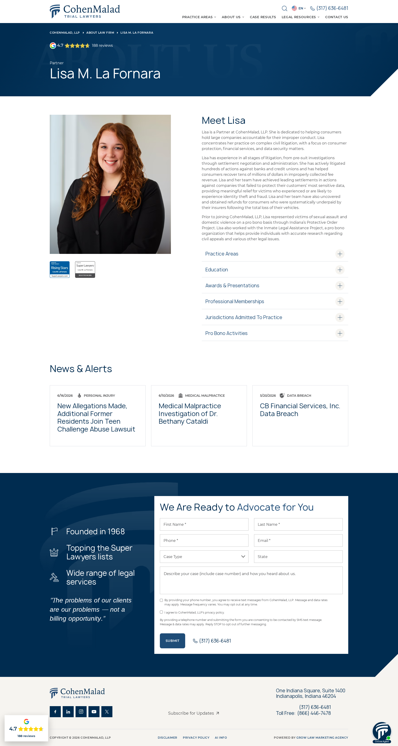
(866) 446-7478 (314, 713)
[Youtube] (94, 711)
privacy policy (196, 737)
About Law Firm (100, 32)
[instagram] (81, 711)
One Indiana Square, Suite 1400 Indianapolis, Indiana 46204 (311, 693)
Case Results (263, 17)
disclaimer (167, 737)
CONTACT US (336, 17)
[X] (106, 711)
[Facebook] (55, 711)
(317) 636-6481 (315, 707)
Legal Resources (299, 17)
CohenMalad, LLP (65, 32)
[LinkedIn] (68, 711)
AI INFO (221, 737)
